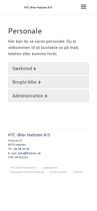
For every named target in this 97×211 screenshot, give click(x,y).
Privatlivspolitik (58, 172)
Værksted (22, 68)
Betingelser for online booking (27, 172)
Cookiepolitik (50, 167)
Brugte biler (24, 82)
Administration (27, 95)
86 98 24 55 (21, 149)
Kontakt (78, 172)
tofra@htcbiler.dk (29, 153)
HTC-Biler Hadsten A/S (38, 7)
